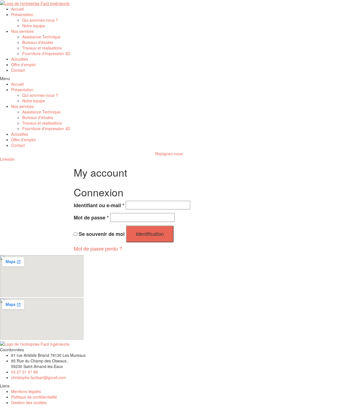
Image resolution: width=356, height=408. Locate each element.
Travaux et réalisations (42, 48)
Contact (18, 70)
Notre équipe (33, 25)
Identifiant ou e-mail (99, 205)
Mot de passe (91, 217)
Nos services (22, 31)
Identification (150, 233)
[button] (178, 78)
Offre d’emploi (23, 64)
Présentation (22, 14)
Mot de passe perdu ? (98, 248)
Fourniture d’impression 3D (46, 53)
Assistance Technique (41, 36)
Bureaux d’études (37, 42)
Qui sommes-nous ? (40, 20)
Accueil (17, 9)
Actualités (19, 59)
